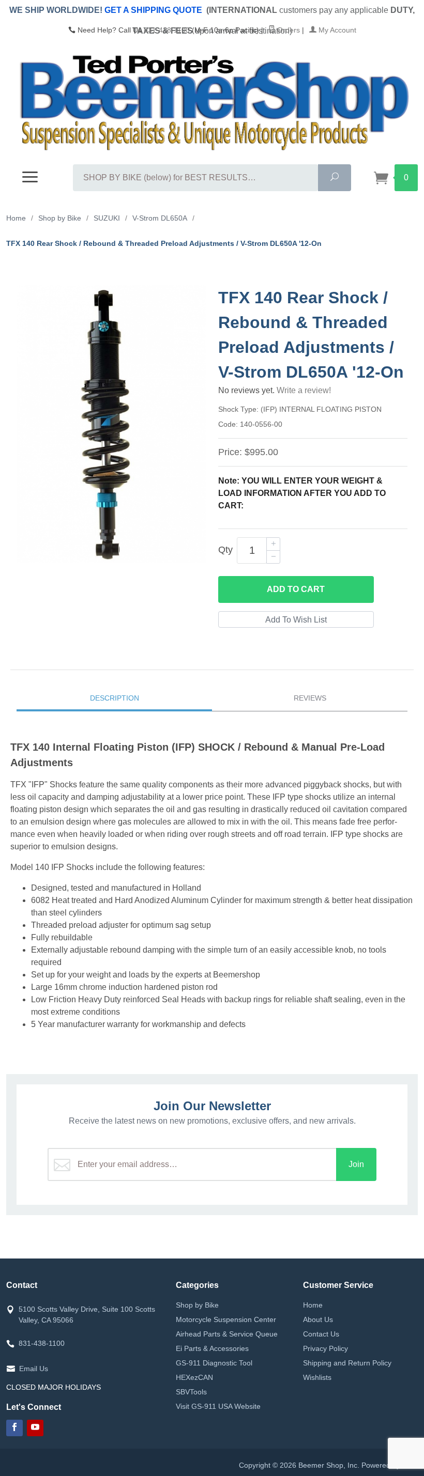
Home (313, 1305)
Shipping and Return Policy (347, 1363)
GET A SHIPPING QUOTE (153, 10)
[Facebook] (14, 1428)
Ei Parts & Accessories (212, 1348)
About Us (318, 1319)
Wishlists (317, 1377)
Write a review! (304, 390)
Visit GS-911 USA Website (218, 1406)
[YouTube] (35, 1428)
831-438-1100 (167, 30)
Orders (287, 30)
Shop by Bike (197, 1305)
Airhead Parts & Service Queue (227, 1334)
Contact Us (321, 1334)
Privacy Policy (325, 1348)
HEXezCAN (194, 1377)
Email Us (33, 1368)
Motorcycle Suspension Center (226, 1319)
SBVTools (191, 1392)
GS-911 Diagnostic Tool (214, 1363)
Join (356, 1164)
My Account (336, 30)
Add (296, 589)
